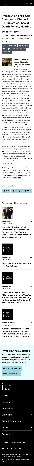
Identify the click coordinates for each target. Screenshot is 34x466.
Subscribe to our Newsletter (14, 443)
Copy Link (8, 32)
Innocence (23, 46)
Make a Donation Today (12, 368)
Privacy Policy (5, 459)
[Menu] (31, 3)
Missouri (7, 52)
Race (5, 49)
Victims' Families (17, 49)
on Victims (17, 178)
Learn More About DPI (11, 374)
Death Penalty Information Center (18, 36)
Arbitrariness (9, 46)
